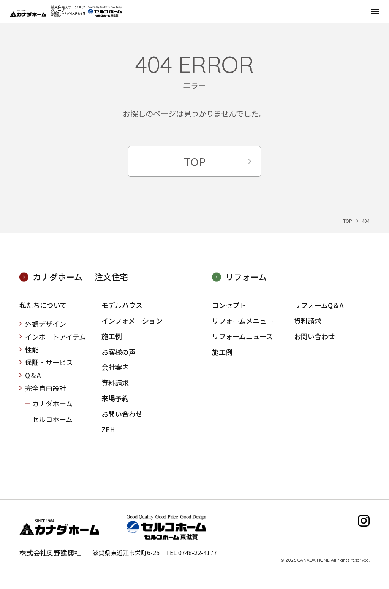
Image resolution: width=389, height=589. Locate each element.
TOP (195, 161)
